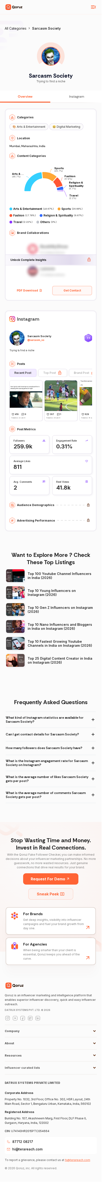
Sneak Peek (48, 894)
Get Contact (72, 290)
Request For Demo (48, 879)
